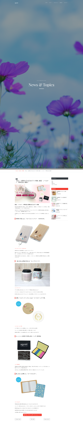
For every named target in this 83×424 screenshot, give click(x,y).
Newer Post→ (46, 419)
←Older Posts (17, 419)
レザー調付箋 (17, 364)
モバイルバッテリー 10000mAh (20, 248)
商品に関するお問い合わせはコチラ (33, 414)
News (61, 2)
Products (56, 2)
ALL (52, 180)
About (50, 2)
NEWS (20, 170)
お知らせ (53, 183)
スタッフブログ (54, 184)
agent (16, 3)
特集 (23, 170)
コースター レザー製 (18, 326)
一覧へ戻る (32, 419)
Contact (65, 2)
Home (46, 2)
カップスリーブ (17, 287)
